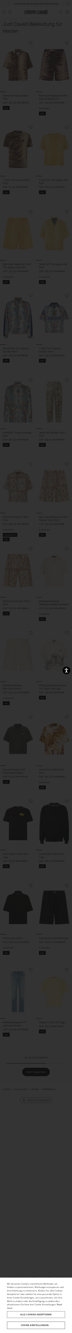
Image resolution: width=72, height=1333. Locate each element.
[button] (36, 1325)
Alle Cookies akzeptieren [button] (36, 1314)
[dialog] (36, 1305)
